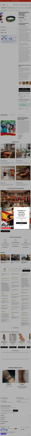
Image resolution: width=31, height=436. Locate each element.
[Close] (28, 209)
